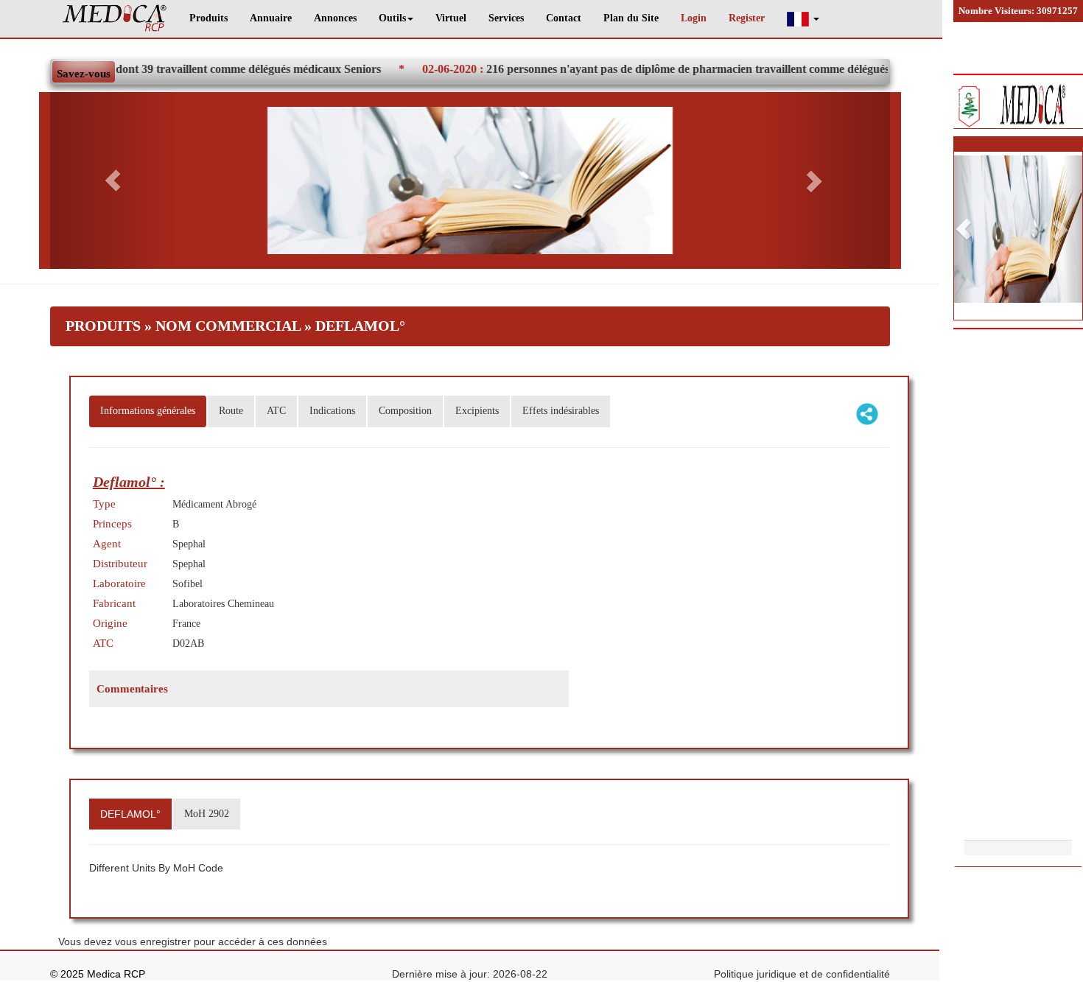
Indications (332, 410)
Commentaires (132, 689)
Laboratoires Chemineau (223, 603)
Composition (405, 410)
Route (231, 410)
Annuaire (271, 18)
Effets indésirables (560, 410)
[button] (803, 19)
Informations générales (147, 410)
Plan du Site (631, 18)
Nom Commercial (228, 326)
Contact (563, 18)
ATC (276, 410)
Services (506, 18)
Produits (208, 18)
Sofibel (187, 583)
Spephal (189, 544)
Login (694, 18)
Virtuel (450, 18)
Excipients (477, 410)
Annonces (335, 18)
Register (747, 18)
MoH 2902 (206, 813)
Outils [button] (392, 18)
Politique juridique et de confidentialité (802, 974)
